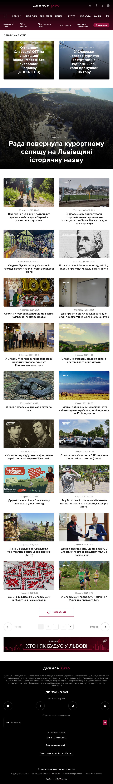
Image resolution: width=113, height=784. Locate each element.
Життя (71, 16)
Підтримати (101, 25)
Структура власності (20, 773)
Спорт (11, 183)
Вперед (94, 626)
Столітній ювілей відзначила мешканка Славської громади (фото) (29, 315)
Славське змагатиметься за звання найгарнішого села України (84, 360)
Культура (85, 16)
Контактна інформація (72, 773)
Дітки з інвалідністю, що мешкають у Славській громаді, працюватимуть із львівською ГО (84, 552)
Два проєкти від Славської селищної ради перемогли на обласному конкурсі (84, 315)
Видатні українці (71, 234)
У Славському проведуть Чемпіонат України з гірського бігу (84, 598)
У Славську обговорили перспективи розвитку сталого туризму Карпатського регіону (29, 362)
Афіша (97, 16)
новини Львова (57, 769)
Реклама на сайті (56, 745)
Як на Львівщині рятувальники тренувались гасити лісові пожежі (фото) (28, 552)
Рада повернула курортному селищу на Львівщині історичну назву (56, 151)
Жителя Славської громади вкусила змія (29, 408)
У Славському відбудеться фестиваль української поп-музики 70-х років (29, 457)
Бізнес (58, 16)
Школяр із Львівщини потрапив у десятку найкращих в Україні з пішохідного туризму (29, 217)
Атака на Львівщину (82, 25)
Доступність (65, 25)
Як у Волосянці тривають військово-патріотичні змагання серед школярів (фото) (84, 503)
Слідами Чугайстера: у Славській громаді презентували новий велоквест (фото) (29, 268)
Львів (65, 183)
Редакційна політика (41, 773)
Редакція (56, 773)
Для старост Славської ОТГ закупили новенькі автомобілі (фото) (84, 457)
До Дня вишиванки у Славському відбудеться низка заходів (29, 598)
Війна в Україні (23, 25)
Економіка (46, 16)
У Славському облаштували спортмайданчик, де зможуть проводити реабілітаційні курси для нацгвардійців (84, 218)
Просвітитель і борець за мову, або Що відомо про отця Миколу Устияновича (84, 267)
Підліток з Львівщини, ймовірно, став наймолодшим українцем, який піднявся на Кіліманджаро (84, 410)
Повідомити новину (93, 773)
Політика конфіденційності (56, 753)
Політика (31, 16)
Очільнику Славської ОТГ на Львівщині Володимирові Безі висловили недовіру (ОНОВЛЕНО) (29, 60)
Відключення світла (44, 25)
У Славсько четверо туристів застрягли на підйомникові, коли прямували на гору (84, 62)
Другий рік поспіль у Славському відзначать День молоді (29, 502)
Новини (16, 16)
